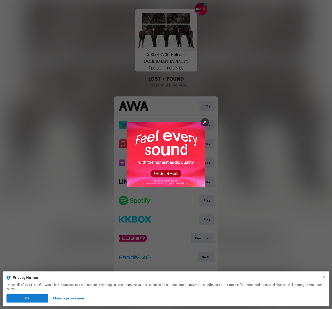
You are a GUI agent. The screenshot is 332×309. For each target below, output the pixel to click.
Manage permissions (69, 298)
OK (27, 298)
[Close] (324, 277)
